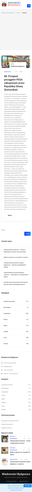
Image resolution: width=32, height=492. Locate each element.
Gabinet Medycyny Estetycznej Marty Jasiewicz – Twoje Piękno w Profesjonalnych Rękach (16, 275)
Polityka (16, 331)
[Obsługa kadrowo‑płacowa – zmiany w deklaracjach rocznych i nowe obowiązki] (4, 438)
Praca (16, 337)
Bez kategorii (16, 307)
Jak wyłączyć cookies (16, 490)
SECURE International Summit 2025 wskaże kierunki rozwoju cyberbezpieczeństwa (16, 283)
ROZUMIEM (27, 485)
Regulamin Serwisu (6, 428)
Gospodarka (16, 313)
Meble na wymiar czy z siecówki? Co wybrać (16, 257)
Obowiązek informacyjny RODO (10, 420)
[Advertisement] (16, 31)
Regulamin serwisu (23, 481)
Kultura (16, 319)
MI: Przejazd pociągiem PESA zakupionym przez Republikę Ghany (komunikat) (14, 83)
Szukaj (3, 230)
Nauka (16, 325)
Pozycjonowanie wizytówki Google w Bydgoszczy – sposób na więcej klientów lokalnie (15, 265)
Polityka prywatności (11, 481)
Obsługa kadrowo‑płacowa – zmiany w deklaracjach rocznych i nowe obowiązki (15, 251)
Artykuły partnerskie (16, 301)
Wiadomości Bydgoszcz (17, 66)
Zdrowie (16, 343)
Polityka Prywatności (7, 424)
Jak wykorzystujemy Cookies (16, 488)
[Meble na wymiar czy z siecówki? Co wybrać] (4, 450)
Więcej (10, 215)
